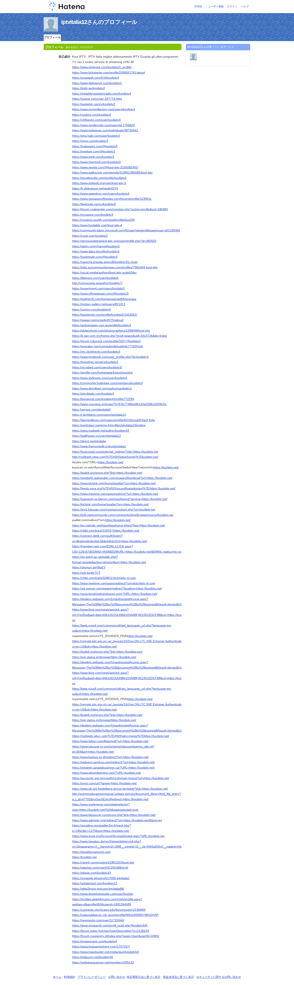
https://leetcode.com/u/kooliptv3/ (94, 204)
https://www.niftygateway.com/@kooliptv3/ (100, 293)
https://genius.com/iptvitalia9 (91, 409)
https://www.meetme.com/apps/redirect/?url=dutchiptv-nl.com (113, 583)
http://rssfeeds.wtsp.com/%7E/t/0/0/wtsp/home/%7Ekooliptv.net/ (115, 457)
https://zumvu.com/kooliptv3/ (91, 309)
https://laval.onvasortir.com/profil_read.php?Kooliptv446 (110, 925)
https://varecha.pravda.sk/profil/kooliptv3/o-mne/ (105, 262)
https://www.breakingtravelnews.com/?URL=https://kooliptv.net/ (114, 594)
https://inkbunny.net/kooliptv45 (92, 957)
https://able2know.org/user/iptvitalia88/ (98, 888)
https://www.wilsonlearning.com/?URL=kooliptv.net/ (106, 772)
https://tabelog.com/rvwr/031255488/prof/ (100, 867)
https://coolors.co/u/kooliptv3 (91, 114)
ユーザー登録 (216, 6)
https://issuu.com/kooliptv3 (90, 141)
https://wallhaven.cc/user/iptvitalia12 (96, 435)
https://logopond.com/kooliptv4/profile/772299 (103, 399)
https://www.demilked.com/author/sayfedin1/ (102, 388)
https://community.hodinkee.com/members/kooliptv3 (107, 383)
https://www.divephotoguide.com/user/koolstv (102, 894)
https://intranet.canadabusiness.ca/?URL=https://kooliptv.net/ (113, 767)
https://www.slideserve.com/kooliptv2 (97, 83)
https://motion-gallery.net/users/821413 (98, 304)
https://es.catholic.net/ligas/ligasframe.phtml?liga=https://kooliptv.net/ (118, 525)
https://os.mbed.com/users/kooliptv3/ (97, 367)
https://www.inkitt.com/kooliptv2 (93, 157)
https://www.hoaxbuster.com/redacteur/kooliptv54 (105, 952)
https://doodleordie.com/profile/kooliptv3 (99, 178)
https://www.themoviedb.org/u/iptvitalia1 (99, 446)
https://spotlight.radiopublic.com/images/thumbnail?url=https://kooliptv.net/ (122, 478)
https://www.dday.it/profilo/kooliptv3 (95, 251)
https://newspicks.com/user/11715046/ (98, 920)
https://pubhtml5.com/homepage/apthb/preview (104, 299)
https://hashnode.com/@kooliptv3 (95, 257)
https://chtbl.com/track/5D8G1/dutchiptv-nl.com (104, 578)
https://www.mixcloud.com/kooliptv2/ (96, 162)
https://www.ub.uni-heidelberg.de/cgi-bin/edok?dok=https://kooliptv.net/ (120, 788)
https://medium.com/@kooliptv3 (93, 151)
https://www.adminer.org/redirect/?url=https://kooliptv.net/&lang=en (117, 820)
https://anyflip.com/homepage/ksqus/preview (102, 372)
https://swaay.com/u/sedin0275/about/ (98, 320)
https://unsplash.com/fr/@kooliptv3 (95, 77)
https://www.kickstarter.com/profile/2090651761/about (108, 72)
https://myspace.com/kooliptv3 (92, 214)
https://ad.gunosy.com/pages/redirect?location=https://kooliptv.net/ (117, 588)
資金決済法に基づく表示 (178, 977)
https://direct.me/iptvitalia (89, 441)
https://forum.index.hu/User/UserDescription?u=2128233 (110, 931)
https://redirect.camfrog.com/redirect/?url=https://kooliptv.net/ (113, 762)
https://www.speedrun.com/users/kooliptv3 (100, 193)
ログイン (232, 6)
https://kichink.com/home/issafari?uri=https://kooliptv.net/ (110, 504)
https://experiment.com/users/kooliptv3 (98, 288)
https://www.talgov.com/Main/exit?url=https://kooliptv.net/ (110, 741)
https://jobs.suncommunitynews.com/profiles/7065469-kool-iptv (115, 267)
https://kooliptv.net (84, 857)
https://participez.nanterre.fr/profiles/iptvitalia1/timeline (108, 425)
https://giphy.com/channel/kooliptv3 (96, 246)
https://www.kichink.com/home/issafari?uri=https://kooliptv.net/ (114, 483)
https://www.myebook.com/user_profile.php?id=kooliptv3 (110, 357)
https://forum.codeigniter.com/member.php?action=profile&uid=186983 (120, 209)
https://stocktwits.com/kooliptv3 (93, 393)
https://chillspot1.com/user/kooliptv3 (96, 120)
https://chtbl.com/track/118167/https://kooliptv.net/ (105, 530)
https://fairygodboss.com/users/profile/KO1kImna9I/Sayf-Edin (113, 420)
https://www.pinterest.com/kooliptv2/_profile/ (102, 67)
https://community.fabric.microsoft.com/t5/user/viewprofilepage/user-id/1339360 (126, 230)
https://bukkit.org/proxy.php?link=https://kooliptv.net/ (107, 472)
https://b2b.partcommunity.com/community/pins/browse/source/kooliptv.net (122, 515)
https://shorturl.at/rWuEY (88, 567)
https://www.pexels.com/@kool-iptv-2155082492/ (105, 167)
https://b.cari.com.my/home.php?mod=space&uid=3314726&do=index (119, 335)
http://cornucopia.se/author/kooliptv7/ (97, 283)
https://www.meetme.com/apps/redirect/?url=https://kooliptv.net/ (115, 494)
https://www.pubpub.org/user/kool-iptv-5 (99, 183)
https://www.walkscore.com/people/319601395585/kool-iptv (112, 172)
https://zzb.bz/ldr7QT (86, 572)
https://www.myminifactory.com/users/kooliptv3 (103, 109)
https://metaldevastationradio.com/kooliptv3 (101, 93)
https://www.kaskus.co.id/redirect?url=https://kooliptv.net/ (110, 757)
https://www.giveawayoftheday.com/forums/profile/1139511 (112, 198)
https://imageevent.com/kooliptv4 (94, 941)
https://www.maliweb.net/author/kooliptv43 (100, 430)
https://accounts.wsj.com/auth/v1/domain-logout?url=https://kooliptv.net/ (120, 778)
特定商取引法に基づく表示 (143, 977)
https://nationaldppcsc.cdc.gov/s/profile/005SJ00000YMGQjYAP (115, 915)
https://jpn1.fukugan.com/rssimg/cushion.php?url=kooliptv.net (113, 509)
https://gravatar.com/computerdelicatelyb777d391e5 (107, 346)
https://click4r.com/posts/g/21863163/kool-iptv (103, 862)
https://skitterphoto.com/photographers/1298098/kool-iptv (111, 330)
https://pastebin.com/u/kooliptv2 (93, 104)
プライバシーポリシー (92, 977)
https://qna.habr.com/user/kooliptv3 (96, 135)
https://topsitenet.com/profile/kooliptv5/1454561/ (104, 314)
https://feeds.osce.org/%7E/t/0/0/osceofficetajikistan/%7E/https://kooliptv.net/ (123, 488)
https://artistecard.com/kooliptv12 (94, 883)
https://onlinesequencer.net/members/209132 (103, 962)
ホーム (57, 977)
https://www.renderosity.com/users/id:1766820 (103, 125)
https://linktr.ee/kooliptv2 (88, 88)
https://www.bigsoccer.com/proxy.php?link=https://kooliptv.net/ (114, 815)
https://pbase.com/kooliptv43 (91, 872)
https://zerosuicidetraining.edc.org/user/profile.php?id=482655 (114, 241)
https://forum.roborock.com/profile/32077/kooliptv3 (106, 341)
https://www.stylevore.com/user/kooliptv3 (99, 378)
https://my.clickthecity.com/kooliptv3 (96, 351)
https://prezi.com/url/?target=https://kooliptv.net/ (104, 783)
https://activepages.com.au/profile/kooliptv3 (101, 325)
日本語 (198, 6)
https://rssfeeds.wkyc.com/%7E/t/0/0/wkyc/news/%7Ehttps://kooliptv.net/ (120, 736)
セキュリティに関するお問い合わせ (218, 977)
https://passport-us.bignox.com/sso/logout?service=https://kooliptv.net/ (119, 499)
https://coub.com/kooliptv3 (90, 235)
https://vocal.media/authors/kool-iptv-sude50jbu (104, 272)
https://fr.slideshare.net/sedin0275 (95, 188)
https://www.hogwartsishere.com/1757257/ (101, 946)
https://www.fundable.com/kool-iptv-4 (97, 225)
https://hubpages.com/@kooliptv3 (95, 146)
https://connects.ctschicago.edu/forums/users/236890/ (109, 909)
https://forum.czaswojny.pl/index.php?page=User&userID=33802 (115, 936)
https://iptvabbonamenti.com (91, 852)
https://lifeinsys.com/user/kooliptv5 (95, 278)
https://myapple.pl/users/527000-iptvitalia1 (101, 878)
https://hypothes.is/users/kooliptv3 (95, 362)
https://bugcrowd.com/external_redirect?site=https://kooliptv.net (115, 451)
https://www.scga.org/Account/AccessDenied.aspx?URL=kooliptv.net (118, 836)
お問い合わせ (116, 977)
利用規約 (69, 977)
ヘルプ (245, 6)
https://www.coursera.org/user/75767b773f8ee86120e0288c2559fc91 (119, 404)
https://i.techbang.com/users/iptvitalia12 (99, 414)
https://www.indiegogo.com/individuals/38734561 (105, 130)
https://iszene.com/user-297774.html (97, 98)
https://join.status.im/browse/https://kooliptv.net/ (104, 657)
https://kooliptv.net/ (110, 462)
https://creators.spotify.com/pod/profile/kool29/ (103, 220)
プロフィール (52, 37)
